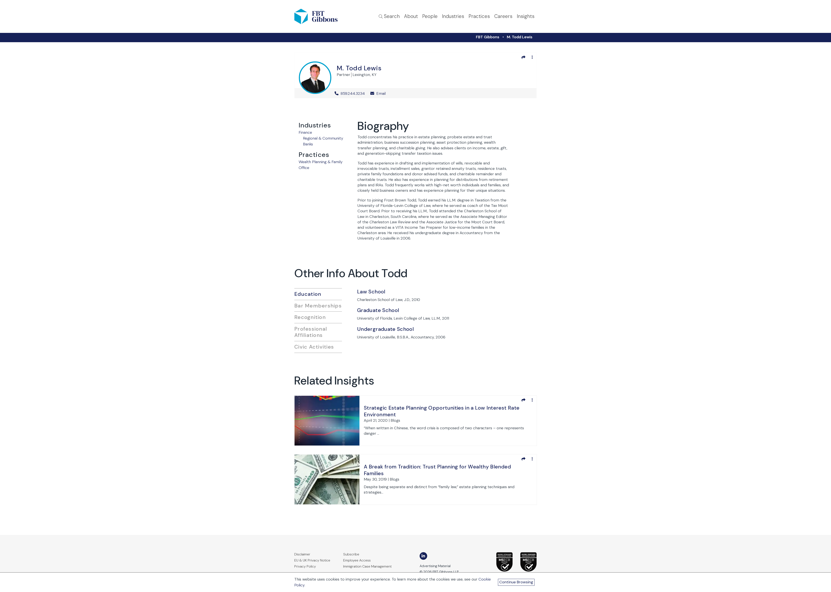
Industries (453, 16)
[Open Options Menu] (532, 57)
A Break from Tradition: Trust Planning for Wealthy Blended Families (437, 470)
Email (380, 93)
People (430, 16)
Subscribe (351, 554)
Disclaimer (302, 554)
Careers (503, 16)
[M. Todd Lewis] (315, 76)
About (411, 16)
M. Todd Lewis (519, 37)
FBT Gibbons (487, 37)
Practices (479, 16)
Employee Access (357, 560)
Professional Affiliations (310, 331)
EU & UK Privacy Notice (312, 560)
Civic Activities (314, 346)
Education (307, 294)
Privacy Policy (305, 566)
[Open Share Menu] (523, 57)
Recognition (310, 317)
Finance (305, 132)
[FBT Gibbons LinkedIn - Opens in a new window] (423, 556)
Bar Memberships (318, 305)
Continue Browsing (516, 582)
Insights (526, 16)
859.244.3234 (353, 93)
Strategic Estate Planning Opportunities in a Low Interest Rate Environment (441, 411)
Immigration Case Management (367, 566)
